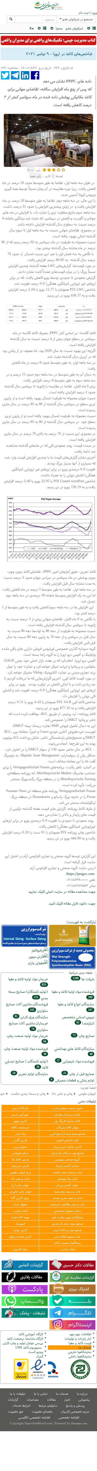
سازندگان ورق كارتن (31, 1016)
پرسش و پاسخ (75, 1405)
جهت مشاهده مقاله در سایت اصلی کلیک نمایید (61, 891)
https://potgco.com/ (80, 873)
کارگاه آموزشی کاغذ (31, 1334)
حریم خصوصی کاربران (75, 1411)
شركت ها (83, 978)
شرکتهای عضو (74, 28)
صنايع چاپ (83, 1035)
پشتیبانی (84, 1399)
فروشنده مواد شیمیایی (75, 1061)
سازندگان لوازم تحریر (30, 1073)
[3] (54, 169)
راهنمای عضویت (42, 1411)
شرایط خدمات (21, 1405)
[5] (63, 169)
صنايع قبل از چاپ (78, 1073)
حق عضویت (15, 1411)
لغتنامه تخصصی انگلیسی (34, 1417)
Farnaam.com (79, 1423)
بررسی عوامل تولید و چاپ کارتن (23, 1343)
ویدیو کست (35, 1352)
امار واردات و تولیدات (78, 1338)
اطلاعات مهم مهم (80, 1334)
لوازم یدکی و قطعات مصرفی (72, 1080)
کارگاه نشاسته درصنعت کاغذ (24, 1338)
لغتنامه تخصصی (68, 1417)
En (32, 28)
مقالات (51, 1399)
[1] (44, 169)
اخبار (67, 1399)
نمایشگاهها (79, 1352)
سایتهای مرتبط (48, 1405)
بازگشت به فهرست (81, 921)
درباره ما (82, 1393)
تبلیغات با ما (17, 1393)
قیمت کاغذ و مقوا (80, 1343)
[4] (58, 169)
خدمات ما (62, 1393)
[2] (49, 169)
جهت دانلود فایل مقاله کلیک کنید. (72, 903)
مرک (39, 1356)
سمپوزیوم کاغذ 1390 (29, 1347)
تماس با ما (41, 1393)
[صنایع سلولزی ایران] (48, 5)
